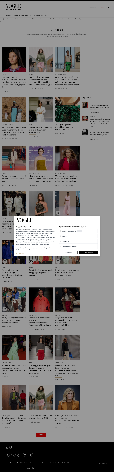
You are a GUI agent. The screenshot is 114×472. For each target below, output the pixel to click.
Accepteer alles (88, 252)
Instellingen (68, 252)
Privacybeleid (20, 253)
